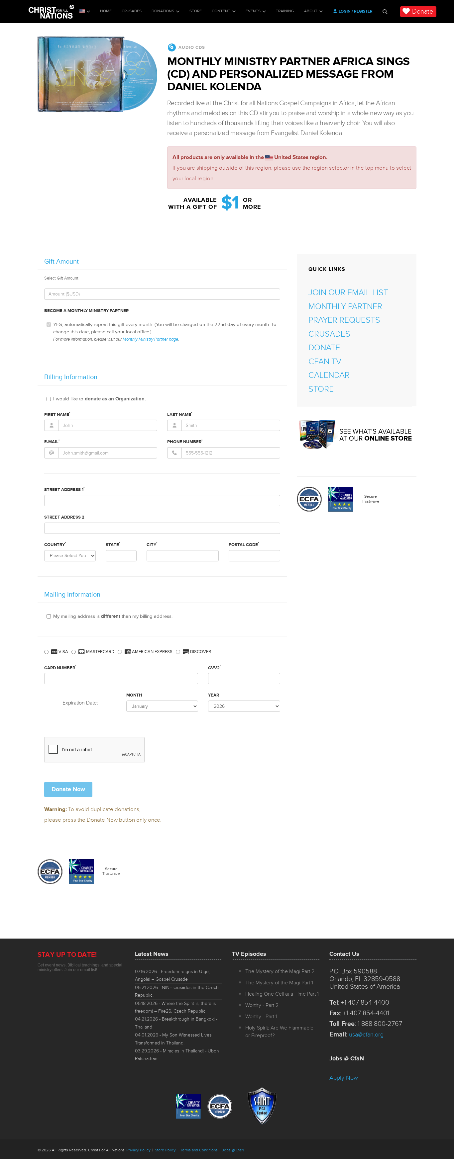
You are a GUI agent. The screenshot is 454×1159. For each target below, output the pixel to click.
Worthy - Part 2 (262, 1005)
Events (253, 11)
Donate (422, 12)
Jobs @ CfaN (233, 1150)
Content (221, 11)
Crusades (132, 11)
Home (106, 11)
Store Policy (165, 1150)
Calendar (329, 375)
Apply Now (343, 1077)
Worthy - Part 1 (261, 1016)
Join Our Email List (348, 293)
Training (285, 11)
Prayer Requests (344, 320)
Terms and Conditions (199, 1150)
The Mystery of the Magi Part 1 (279, 982)
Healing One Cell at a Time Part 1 (282, 994)
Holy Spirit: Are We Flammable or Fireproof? (279, 1032)
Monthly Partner (345, 306)
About (310, 11)
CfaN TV (324, 362)
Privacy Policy (138, 1150)
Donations (163, 11)
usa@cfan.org (366, 1034)
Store (195, 11)
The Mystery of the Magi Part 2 (279, 971)
